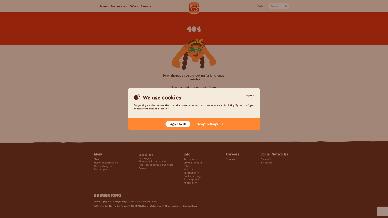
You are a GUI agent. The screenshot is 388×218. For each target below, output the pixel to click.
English (249, 95)
